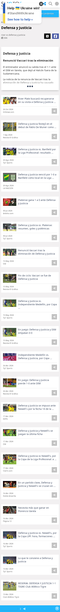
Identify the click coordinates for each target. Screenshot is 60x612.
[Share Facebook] (55, 36)
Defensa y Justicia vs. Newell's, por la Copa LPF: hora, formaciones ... (37, 534)
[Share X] (47, 36)
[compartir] (44, 4)
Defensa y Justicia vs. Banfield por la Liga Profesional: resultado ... (37, 151)
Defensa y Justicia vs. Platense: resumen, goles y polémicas (35, 227)
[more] (30, 86)
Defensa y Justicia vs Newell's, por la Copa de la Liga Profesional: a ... (37, 457)
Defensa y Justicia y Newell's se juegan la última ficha (35, 432)
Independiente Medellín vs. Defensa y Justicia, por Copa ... (35, 356)
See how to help (18, 19)
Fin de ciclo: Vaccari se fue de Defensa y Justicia (34, 277)
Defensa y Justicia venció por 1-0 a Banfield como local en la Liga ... (37, 176)
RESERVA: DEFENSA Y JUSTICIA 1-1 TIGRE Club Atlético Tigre (37, 585)
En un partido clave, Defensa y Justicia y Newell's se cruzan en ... (37, 484)
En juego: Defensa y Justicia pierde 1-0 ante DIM (33, 381)
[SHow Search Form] (50, 4)
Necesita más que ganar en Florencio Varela (33, 509)
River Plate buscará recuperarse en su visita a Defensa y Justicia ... (37, 100)
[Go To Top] (57, 608)
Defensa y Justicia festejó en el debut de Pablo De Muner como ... (37, 125)
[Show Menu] (20, 609)
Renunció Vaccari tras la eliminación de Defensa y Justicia (36, 252)
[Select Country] (57, 4)
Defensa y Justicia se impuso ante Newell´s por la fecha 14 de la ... (37, 407)
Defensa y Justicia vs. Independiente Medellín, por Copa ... (37, 304)
